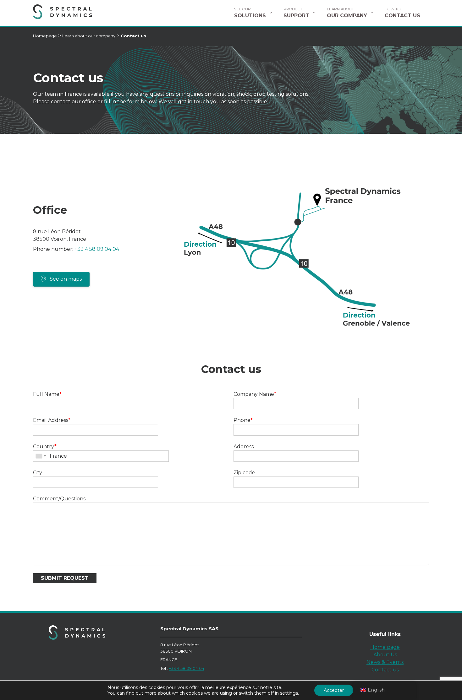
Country (45, 447)
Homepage (45, 35)
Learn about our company (88, 35)
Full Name (47, 394)
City (37, 473)
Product (296, 13)
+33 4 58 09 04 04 (96, 249)
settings (289, 693)
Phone (243, 420)
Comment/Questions (59, 499)
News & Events (385, 662)
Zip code (244, 473)
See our (250, 13)
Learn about (347, 13)
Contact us (385, 670)
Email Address (51, 420)
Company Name (255, 394)
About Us (385, 655)
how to (402, 13)
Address (244, 447)
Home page (385, 647)
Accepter (334, 690)
